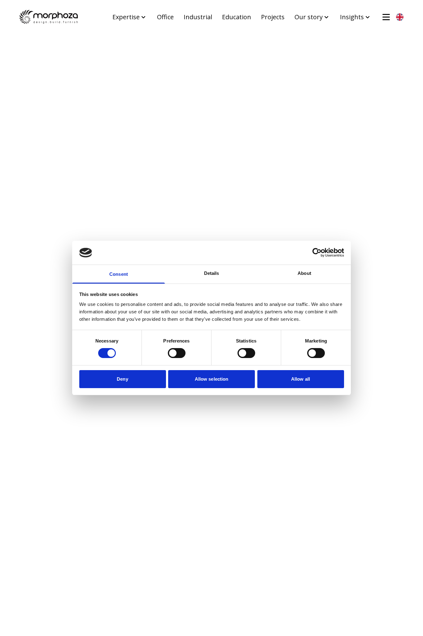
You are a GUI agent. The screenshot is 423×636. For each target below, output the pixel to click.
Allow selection (212, 379)
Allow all (300, 379)
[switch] (176, 353)
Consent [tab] (118, 274)
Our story (308, 17)
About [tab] (304, 273)
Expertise (126, 17)
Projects (273, 17)
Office (165, 17)
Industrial (198, 17)
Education (236, 17)
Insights (352, 17)
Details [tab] (211, 273)
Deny (122, 379)
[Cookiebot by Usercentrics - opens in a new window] (317, 252)
